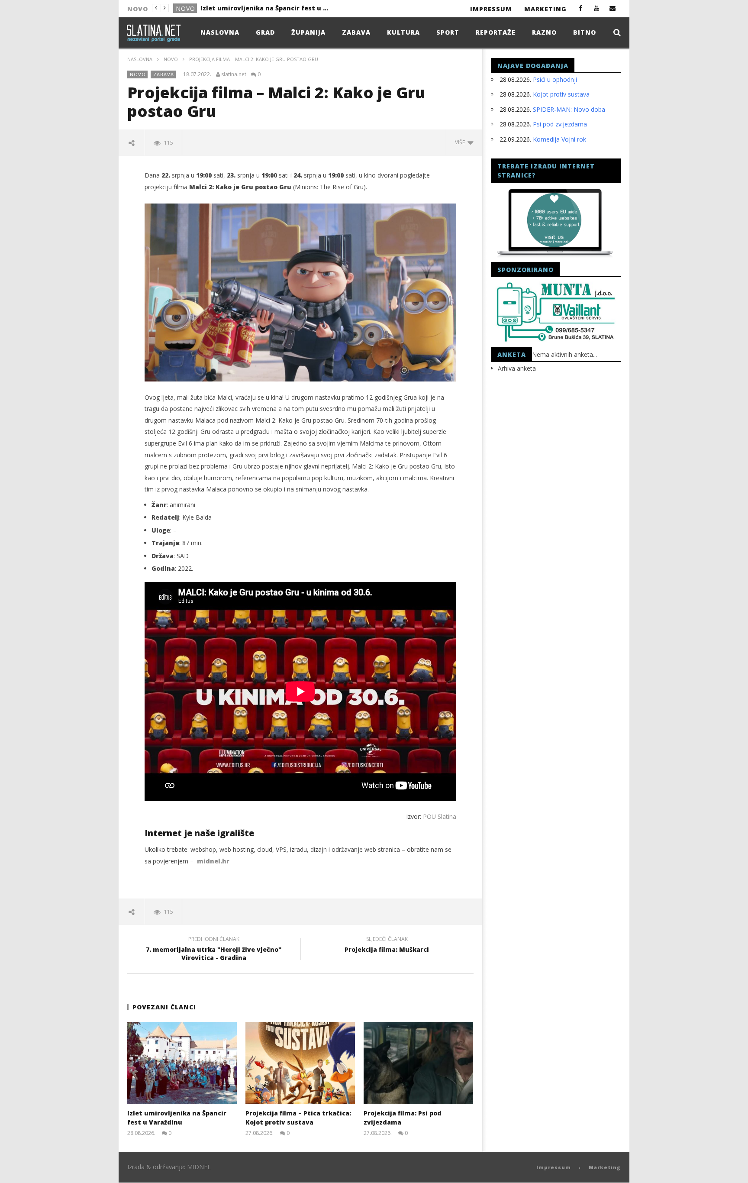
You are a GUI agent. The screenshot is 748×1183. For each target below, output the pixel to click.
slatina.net (233, 74)
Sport (447, 32)
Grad (265, 32)
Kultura (403, 32)
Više (461, 142)
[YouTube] (597, 8)
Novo (185, 8)
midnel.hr (213, 861)
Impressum (491, 9)
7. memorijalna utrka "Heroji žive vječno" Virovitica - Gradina (213, 949)
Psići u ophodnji (555, 79)
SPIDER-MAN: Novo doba (569, 109)
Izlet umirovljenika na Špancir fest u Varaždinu (265, 8)
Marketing (545, 9)
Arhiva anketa (517, 368)
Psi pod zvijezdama (560, 124)
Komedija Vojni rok (559, 139)
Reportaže (496, 32)
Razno (544, 32)
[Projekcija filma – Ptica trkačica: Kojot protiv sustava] (300, 1063)
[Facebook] (581, 8)
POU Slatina (439, 816)
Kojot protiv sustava (561, 94)
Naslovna (219, 32)
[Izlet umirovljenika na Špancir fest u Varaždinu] (182, 1063)
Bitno (584, 32)
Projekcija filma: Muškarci (387, 946)
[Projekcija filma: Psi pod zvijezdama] (418, 1063)
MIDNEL (199, 1167)
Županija (308, 32)
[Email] (613, 8)
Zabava (356, 32)
